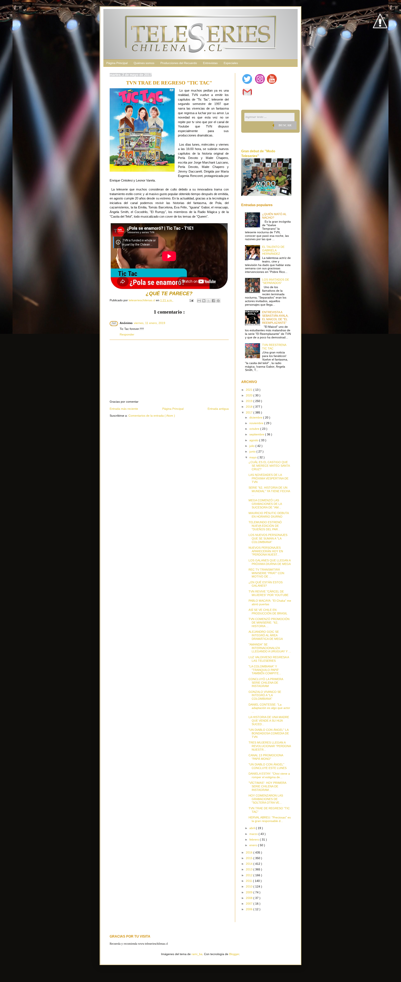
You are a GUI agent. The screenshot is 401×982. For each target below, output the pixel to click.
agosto (254, 440)
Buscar (285, 125)
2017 (249, 412)
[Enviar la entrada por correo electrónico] (191, 300)
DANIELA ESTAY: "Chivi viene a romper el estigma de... (269, 775)
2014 (249, 863)
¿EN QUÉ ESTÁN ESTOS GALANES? (266, 584)
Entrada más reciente (124, 408)
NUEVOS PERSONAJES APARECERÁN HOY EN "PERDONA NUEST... (266, 551)
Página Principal (117, 63)
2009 (249, 892)
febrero (254, 839)
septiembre (257, 434)
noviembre (256, 423)
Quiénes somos (144, 63)
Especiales (231, 63)
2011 (249, 880)
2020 (249, 395)
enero (253, 845)
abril (252, 828)
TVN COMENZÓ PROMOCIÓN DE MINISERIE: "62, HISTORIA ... (269, 622)
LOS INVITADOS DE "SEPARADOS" (275, 281)
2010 (249, 886)
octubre (254, 428)
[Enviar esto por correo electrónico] (199, 301)
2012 (249, 875)
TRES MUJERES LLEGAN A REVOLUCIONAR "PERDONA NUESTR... (270, 746)
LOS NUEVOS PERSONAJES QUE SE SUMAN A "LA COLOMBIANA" (268, 538)
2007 (249, 903)
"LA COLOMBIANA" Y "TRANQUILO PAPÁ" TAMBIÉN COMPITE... (265, 670)
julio (252, 446)
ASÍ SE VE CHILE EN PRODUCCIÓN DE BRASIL (268, 611)
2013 (249, 869)
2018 (249, 406)
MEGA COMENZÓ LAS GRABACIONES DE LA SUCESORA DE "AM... (265, 504)
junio (252, 451)
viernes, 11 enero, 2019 (149, 323)
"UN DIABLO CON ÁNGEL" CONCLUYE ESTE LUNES (268, 766)
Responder (127, 334)
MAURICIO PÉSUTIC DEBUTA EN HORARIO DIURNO (269, 514)
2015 (249, 858)
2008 (249, 898)
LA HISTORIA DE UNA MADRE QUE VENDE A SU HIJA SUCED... (269, 720)
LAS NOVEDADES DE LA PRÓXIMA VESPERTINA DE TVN (268, 478)
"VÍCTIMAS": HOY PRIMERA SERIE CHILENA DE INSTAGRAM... (267, 786)
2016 (249, 852)
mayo (253, 457)
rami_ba (197, 954)
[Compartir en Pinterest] (218, 301)
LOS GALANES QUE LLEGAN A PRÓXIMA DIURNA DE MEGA (270, 562)
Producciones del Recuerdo (178, 63)
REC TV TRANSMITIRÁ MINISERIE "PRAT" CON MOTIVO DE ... (266, 573)
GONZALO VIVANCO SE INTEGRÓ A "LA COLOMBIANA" (265, 695)
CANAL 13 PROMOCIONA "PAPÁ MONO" (266, 757)
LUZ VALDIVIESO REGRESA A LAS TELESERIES (269, 659)
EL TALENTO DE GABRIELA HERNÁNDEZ (273, 250)
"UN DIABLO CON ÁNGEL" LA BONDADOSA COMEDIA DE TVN (269, 733)
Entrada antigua (218, 408)
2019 (249, 401)
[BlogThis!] (204, 301)
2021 (249, 389)
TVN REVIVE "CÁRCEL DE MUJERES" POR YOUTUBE (268, 593)
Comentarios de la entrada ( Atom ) (151, 415)
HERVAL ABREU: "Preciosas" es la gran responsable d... (270, 819)
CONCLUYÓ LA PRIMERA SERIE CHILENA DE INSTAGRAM (266, 682)
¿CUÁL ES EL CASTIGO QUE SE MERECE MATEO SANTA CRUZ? (269, 465)
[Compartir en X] (209, 301)
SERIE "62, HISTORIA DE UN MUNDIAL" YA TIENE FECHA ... (269, 491)
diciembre (256, 417)
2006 (249, 909)
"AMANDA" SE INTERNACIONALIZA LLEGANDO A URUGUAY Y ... (270, 648)
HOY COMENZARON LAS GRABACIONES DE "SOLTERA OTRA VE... (266, 799)
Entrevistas (210, 63)
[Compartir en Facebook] (213, 301)
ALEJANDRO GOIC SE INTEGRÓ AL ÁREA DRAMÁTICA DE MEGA (266, 635)
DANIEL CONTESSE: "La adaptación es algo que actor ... (269, 708)
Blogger (234, 954)
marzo (254, 834)
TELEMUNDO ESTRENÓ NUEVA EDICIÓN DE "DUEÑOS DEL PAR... (265, 526)
